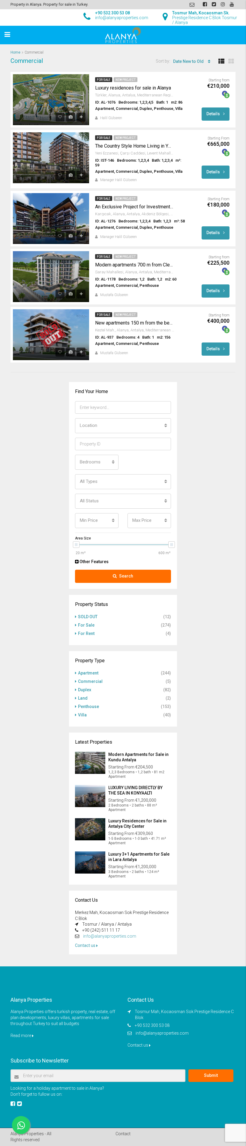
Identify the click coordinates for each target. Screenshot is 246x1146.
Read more (21, 1035)
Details (213, 113)
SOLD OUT (88, 616)
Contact (123, 1133)
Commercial (90, 681)
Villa (82, 715)
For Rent (86, 633)
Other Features (94, 561)
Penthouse (88, 706)
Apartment (88, 673)
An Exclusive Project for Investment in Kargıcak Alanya (134, 207)
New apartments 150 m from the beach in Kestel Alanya (134, 323)
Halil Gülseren (111, 118)
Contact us (85, 945)
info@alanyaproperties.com (109, 936)
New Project (126, 79)
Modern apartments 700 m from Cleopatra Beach (134, 265)
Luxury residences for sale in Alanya (133, 88)
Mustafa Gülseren (114, 295)
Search (126, 576)
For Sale (103, 79)
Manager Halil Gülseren (118, 180)
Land (83, 698)
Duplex (84, 689)
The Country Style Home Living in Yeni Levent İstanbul (134, 146)
